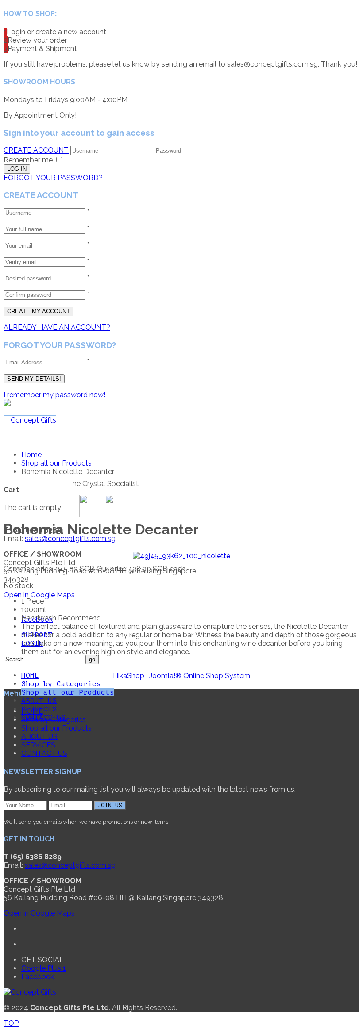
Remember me (28, 160)
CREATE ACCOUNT (36, 150)
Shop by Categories (61, 684)
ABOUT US (39, 701)
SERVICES (38, 745)
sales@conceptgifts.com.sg (70, 538)
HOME (30, 675)
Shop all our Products (67, 692)
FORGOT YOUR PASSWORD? (53, 178)
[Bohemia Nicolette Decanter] (181, 555)
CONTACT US (44, 753)
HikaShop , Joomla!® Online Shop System (181, 676)
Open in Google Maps (39, 595)
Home (31, 454)
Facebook (37, 976)
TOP (11, 1023)
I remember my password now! (54, 395)
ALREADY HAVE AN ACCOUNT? (57, 327)
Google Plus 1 (43, 968)
